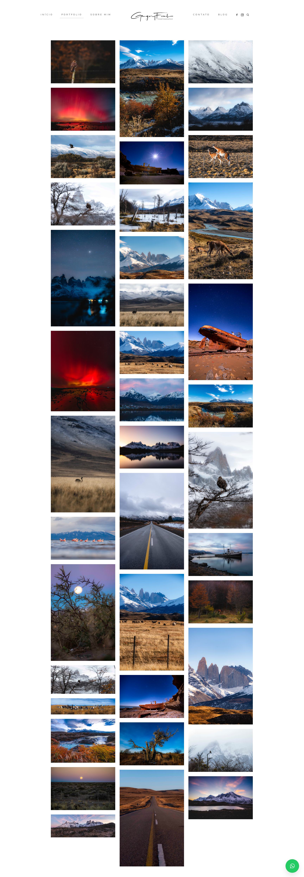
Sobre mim (100, 14)
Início (47, 14)
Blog (223, 14)
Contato (201, 14)
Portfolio (71, 14)
